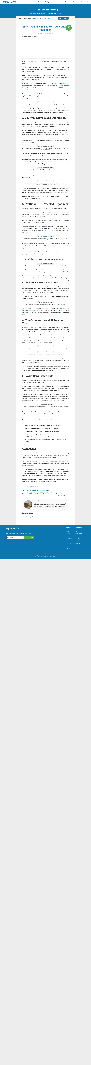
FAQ (76, 531)
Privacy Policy (79, 533)
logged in (31, 517)
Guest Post (78, 541)
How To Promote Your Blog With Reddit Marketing (35, 490)
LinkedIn (36, 87)
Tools (61, 2)
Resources (68, 2)
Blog (82, 2)
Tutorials (68, 548)
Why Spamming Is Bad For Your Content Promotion (39, 18)
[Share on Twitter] (13, 167)
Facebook (62, 85)
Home (67, 531)
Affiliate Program (79, 538)
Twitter (67, 85)
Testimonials (69, 538)
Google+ (24, 87)
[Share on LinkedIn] (13, 171)
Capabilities (54, 2)
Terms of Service (79, 536)
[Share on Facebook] (13, 162)
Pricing (47, 2)
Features (68, 533)
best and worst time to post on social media (47, 230)
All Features (40, 2)
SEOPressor (21, 18)
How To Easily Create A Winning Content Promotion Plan (37, 492)
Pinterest (29, 87)
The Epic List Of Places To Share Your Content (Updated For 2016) (40, 493)
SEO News (75, 2)
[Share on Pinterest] (13, 175)
